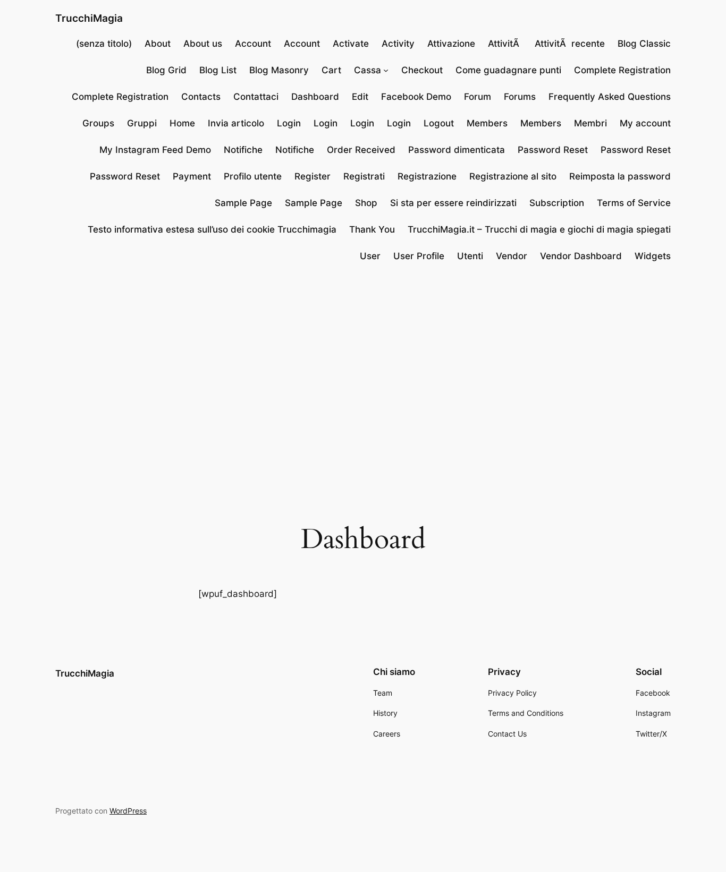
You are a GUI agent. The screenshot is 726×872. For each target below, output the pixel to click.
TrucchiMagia (89, 18)
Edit (360, 96)
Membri (590, 123)
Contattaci (255, 96)
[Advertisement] (363, 358)
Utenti (470, 256)
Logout (439, 123)
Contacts (201, 96)
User (370, 256)
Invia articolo (236, 123)
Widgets (653, 256)
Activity (398, 43)
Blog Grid (166, 70)
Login (289, 123)
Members (487, 123)
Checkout (422, 70)
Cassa (367, 70)
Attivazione (451, 43)
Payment (192, 176)
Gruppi (142, 123)
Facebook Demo (416, 96)
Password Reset (553, 149)
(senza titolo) (104, 43)
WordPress (128, 810)
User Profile (418, 256)
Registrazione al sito (512, 176)
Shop (366, 203)
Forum (477, 96)
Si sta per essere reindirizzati (453, 203)
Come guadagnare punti (508, 70)
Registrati (364, 176)
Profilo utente (253, 176)
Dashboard (315, 96)
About (158, 43)
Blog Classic (644, 43)
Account (253, 43)
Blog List (218, 70)
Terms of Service (634, 203)
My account (645, 123)
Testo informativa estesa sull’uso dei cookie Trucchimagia (212, 229)
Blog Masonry (279, 70)
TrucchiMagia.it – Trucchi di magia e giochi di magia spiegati (539, 229)
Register (312, 176)
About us (202, 43)
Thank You (372, 229)
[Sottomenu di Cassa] (386, 70)
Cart (331, 70)
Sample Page (243, 203)
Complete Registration (622, 70)
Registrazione (427, 176)
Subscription (556, 203)
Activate (351, 43)
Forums (520, 96)
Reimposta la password (620, 176)
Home (182, 123)
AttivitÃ (505, 43)
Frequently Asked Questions (609, 96)
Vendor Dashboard (581, 256)
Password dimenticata (456, 149)
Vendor (511, 256)
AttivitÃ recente (570, 43)
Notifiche (243, 149)
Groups (98, 123)
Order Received (361, 149)
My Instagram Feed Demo (155, 149)
